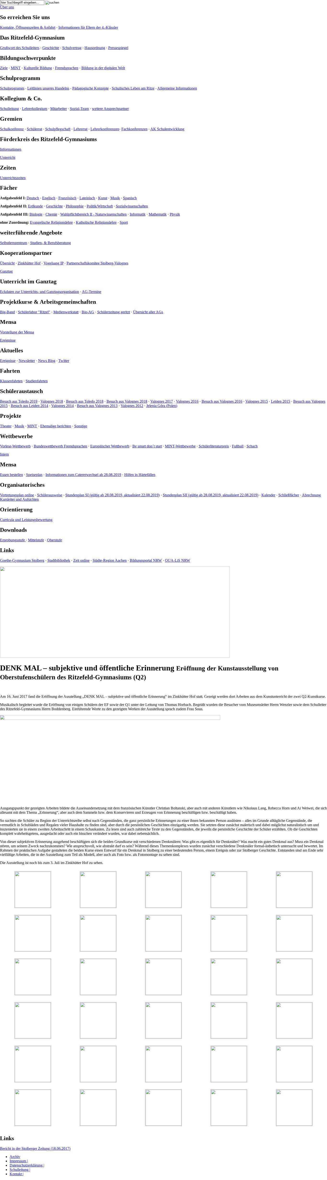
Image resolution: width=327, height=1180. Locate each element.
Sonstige (80, 426)
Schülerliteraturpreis (214, 446)
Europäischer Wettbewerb (109, 446)
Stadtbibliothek (58, 560)
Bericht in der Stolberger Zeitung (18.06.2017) (35, 1148)
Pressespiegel (118, 48)
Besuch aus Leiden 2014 (29, 406)
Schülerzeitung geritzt (113, 312)
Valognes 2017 (161, 401)
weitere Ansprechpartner (110, 109)
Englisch (48, 198)
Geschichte (50, 48)
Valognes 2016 (187, 401)
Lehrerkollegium (34, 109)
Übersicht (7, 263)
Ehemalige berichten (55, 426)
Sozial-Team (79, 109)
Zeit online (81, 560)
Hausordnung (95, 48)
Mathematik (158, 214)
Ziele (4, 68)
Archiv (15, 1157)
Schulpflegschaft (57, 129)
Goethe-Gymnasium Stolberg (22, 560)
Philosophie (75, 206)
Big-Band (7, 312)
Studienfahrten (37, 381)
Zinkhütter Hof (29, 263)
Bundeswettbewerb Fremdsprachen (60, 446)
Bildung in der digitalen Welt (103, 68)
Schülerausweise (49, 495)
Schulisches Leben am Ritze (133, 88)
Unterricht (7, 157)
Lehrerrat (80, 129)
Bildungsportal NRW (146, 560)
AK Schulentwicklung (167, 129)
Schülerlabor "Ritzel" (34, 312)
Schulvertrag (71, 48)
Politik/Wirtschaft (100, 206)
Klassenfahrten (11, 381)
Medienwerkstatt (66, 312)
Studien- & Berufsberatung (50, 243)
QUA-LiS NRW (177, 560)
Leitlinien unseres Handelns (48, 88)
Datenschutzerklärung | (27, 1165)
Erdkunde (35, 206)
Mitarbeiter (58, 109)
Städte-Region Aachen (110, 560)
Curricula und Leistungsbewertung (26, 520)
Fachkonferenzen (134, 129)
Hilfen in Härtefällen (139, 475)
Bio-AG (88, 312)
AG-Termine (91, 292)
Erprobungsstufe (13, 540)
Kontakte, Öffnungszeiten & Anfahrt (27, 27)
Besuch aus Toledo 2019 (18, 401)
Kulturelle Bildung (38, 68)
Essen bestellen (11, 475)
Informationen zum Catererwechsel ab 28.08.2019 (83, 475)
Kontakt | (16, 1174)
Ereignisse (8, 340)
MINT (16, 68)
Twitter (63, 361)
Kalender (268, 495)
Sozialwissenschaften (132, 206)
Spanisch (130, 198)
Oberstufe (54, 540)
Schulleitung (9, 109)
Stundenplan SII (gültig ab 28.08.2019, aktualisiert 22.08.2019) (210, 495)
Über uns (7, 7)
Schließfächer (288, 495)
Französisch (67, 198)
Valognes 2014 (62, 406)
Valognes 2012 (132, 406)
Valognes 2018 (51, 401)
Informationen (10, 149)
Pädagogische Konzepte (90, 88)
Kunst (102, 198)
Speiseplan (34, 475)
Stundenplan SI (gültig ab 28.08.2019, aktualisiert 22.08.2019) (112, 495)
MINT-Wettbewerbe (180, 446)
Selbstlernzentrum (13, 243)
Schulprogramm (12, 88)
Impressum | (19, 1161)
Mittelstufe (36, 540)
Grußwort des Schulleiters (19, 48)
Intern (4, 454)
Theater (5, 426)
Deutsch (33, 198)
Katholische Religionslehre (96, 222)
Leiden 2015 (280, 401)
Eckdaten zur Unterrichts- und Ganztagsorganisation (39, 292)
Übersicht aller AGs (148, 312)
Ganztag (6, 271)
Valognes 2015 (256, 401)
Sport (124, 222)
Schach (252, 446)
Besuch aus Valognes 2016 (222, 401)
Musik (115, 198)
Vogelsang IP (53, 263)
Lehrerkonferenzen (104, 129)
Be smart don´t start (147, 446)
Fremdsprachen (66, 68)
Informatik (138, 214)
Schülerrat (34, 129)
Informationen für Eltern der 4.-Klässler (88, 27)
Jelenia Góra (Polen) (161, 406)
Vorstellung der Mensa (17, 332)
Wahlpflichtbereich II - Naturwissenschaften (93, 214)
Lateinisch (87, 198)
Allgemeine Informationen (177, 88)
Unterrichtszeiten (13, 178)
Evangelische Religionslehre (51, 222)
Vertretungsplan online (17, 495)
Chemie (51, 214)
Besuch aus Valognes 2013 (97, 406)
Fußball (237, 446)
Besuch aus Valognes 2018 (127, 401)
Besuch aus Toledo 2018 (84, 401)
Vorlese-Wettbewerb (15, 446)
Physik (175, 214)
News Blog (46, 361)
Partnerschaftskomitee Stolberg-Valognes (97, 263)
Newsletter (27, 361)
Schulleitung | (20, 1170)
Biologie (35, 214)
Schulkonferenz (12, 129)
